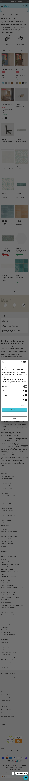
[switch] (25, 391)
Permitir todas (14, 409)
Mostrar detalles (21, 405)
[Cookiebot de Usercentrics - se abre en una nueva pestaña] (21, 362)
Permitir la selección (14, 414)
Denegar (14, 418)
